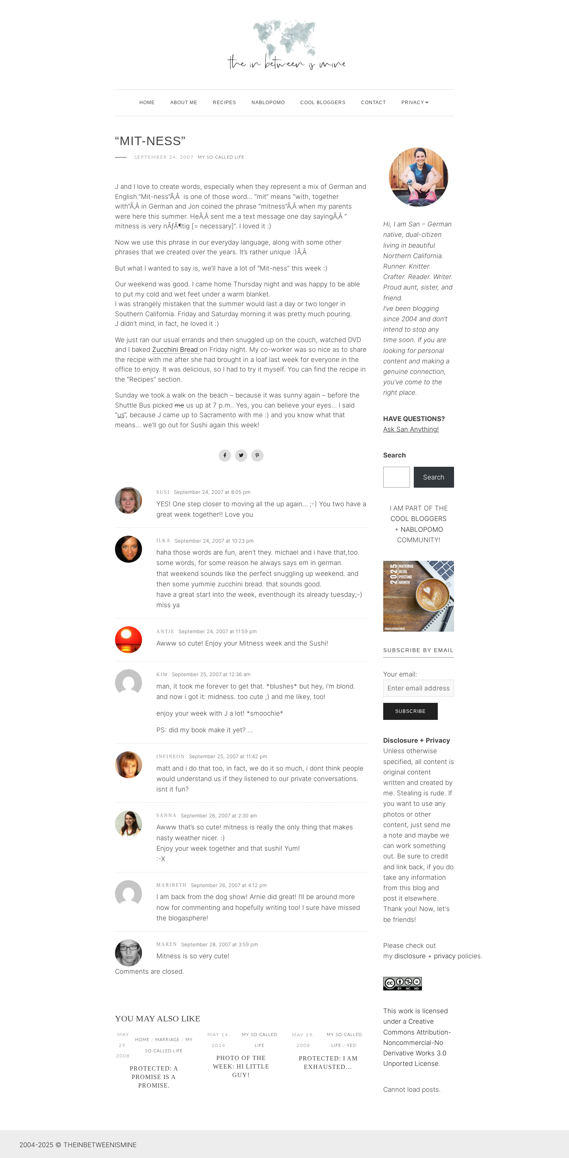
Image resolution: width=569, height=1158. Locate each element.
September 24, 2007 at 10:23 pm (214, 541)
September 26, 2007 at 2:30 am (219, 815)
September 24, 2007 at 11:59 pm (217, 631)
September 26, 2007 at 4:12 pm (229, 885)
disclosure (410, 956)
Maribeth (171, 885)
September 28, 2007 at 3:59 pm (219, 944)
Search (394, 455)
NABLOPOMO (422, 529)
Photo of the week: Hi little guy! (241, 1066)
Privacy (412, 102)
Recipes (224, 102)
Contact (373, 102)
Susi (163, 492)
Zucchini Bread (176, 349)
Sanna (166, 815)
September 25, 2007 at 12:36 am (211, 674)
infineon (170, 756)
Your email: (400, 674)
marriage (167, 1040)
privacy (446, 956)
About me (183, 102)
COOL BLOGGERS (323, 102)
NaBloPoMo (268, 102)
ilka (163, 540)
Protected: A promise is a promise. (154, 1077)
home (142, 1040)
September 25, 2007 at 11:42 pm (228, 756)
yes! (352, 1045)
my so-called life (221, 157)
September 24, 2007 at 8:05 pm (212, 492)
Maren (166, 944)
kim (162, 674)
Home (147, 102)
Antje (165, 631)
